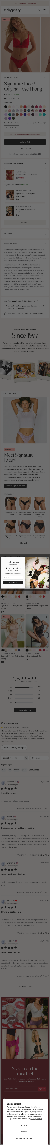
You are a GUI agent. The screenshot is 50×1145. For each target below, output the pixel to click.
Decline (24, 1132)
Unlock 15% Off (13, 582)
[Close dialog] (47, 558)
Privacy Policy (36, 1119)
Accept (24, 1125)
